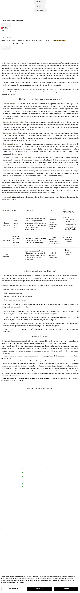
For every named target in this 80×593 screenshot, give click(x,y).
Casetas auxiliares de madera (29, 472)
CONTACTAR (39, 10)
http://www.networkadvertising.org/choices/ (17, 296)
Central (39, 2)
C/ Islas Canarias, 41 (10, 464)
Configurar (13, 589)
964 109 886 (7, 472)
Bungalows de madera (29, 468)
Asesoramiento (46, 461)
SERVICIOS (45, 458)
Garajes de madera (29, 480)
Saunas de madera (28, 483)
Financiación (46, 465)
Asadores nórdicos (28, 487)
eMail (39, 6)
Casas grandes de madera (28, 464)
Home (3, 57)
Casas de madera (7, 518)
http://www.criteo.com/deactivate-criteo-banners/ (19, 289)
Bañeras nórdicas (28, 490)
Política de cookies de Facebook (68, 240)
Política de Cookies (18, 582)
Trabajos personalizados (46, 475)
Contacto (44, 483)
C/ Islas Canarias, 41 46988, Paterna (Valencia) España (20, 507)
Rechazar (39, 589)
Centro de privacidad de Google (69, 219)
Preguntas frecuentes (48, 480)
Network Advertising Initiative (68, 252)
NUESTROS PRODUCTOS (26, 459)
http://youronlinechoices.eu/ (12, 293)
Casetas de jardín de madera (11, 515)
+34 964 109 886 (46, 507)
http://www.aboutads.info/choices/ (14, 300)
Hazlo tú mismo (46, 468)
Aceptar (65, 589)
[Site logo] (13, 15)
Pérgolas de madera (29, 477)
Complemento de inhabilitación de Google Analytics (70, 227)
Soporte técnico (46, 471)
